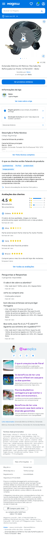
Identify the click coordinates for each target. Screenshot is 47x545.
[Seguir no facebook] (20, 355)
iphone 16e (28, 443)
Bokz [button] (28, 72)
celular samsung (17, 443)
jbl (43, 447)
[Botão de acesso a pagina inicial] (17, 4)
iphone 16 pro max (36, 438)
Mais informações (22, 462)
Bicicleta (28, 447)
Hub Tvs (36, 436)
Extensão (27, 529)
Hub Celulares (16, 436)
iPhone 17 (15, 434)
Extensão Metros (39, 425)
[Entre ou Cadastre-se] (43, 4)
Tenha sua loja (28, 471)
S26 (29, 434)
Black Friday (7, 434)
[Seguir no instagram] (27, 355)
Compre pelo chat (17, 508)
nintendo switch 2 (24, 445)
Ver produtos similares (23, 82)
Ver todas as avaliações (23, 267)
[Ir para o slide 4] (26, 58)
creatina (34, 440)
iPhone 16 (23, 434)
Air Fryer (26, 438)
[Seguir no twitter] (14, 355)
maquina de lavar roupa (31, 448)
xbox (22, 440)
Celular (33, 445)
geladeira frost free (35, 450)
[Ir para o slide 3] (24, 58)
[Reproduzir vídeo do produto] (23, 39)
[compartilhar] (43, 56)
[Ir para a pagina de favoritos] (31, 4)
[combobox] (23, 10)
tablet (22, 447)
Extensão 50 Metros (15, 425)
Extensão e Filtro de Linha (14, 529)
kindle (21, 441)
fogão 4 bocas (8, 452)
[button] (41, 11)
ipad (14, 450)
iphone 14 (14, 438)
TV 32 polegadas (17, 454)
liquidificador (7, 450)
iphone (27, 440)
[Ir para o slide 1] (20, 58)
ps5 (20, 438)
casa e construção (15, 527)
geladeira (6, 440)
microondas (14, 441)
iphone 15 (6, 438)
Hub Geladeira (27, 436)
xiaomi (5, 445)
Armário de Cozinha (21, 452)
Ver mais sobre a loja (23, 101)
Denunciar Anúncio (9, 125)
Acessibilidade (28, 474)
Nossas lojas (28, 467)
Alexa (31, 452)
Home (5, 527)
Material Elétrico (29, 527)
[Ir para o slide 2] (22, 58)
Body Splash (37, 447)
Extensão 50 (28, 425)
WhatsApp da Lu (9, 471)
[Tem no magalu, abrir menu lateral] (4, 4)
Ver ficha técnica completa (23, 155)
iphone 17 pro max (31, 441)
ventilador (12, 445)
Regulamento (8, 474)
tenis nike (18, 448)
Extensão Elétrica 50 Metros (25, 422)
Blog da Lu (6, 467)
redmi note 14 (9, 448)
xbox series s (38, 443)
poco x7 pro (15, 440)
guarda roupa (22, 450)
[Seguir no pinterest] (33, 355)
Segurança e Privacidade (11, 478)
